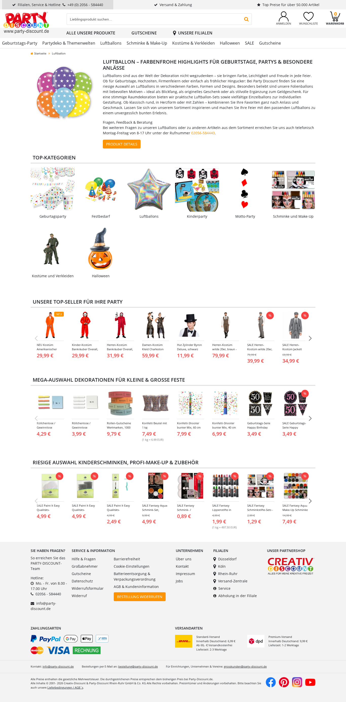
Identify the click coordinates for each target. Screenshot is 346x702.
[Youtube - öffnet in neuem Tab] (310, 681)
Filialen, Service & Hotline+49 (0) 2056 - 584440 (60, 4)
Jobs (179, 581)
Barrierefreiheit (127, 559)
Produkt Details (121, 144)
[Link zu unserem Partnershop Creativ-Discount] (291, 565)
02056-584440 (203, 133)
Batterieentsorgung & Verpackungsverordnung (135, 576)
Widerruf (79, 595)
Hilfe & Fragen (84, 559)
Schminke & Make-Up (147, 43)
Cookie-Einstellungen (131, 566)
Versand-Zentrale (232, 581)
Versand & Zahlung (176, 4)
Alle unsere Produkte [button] (90, 33)
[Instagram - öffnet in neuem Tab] (297, 681)
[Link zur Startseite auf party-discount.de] (26, 22)
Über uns (183, 559)
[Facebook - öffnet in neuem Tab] (271, 681)
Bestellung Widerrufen (139, 596)
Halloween (230, 43)
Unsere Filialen (195, 33)
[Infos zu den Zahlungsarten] (101, 645)
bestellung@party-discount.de (138, 666)
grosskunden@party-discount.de (245, 666)
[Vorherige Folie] (36, 338)
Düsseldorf (227, 559)
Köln (222, 566)
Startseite (40, 53)
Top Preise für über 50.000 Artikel (290, 4)
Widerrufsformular (88, 588)
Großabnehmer (85, 566)
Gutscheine (144, 33)
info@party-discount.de (58, 666)
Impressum (185, 573)
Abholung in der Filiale (237, 595)
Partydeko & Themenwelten (68, 43)
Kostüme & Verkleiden (193, 43)
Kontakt (182, 566)
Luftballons (111, 43)
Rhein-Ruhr (228, 573)
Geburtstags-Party (19, 43)
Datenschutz (82, 581)
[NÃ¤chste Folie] (310, 338)
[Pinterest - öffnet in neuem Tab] (284, 681)
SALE (249, 43)
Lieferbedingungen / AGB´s (65, 687)
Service (224, 588)
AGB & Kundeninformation (136, 586)
